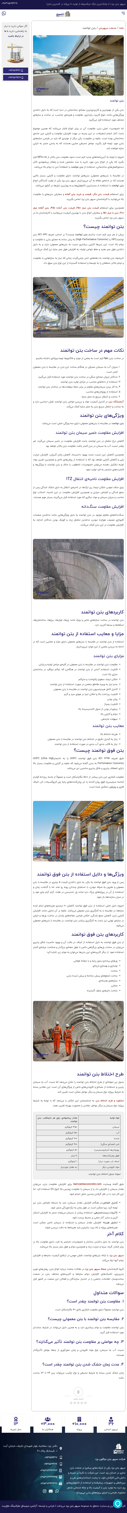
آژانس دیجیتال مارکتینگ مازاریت (19, 1506)
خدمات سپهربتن (107, 28)
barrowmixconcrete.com (86, 1184)
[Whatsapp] (4, 13)
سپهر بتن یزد (116, 1255)
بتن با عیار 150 (110, 213)
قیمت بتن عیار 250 (88, 208)
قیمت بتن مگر (101, 194)
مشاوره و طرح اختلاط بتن (110, 1100)
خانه (121, 28)
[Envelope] (51, 1491)
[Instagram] (44, 1491)
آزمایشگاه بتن (116, 401)
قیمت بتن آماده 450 (63, 208)
